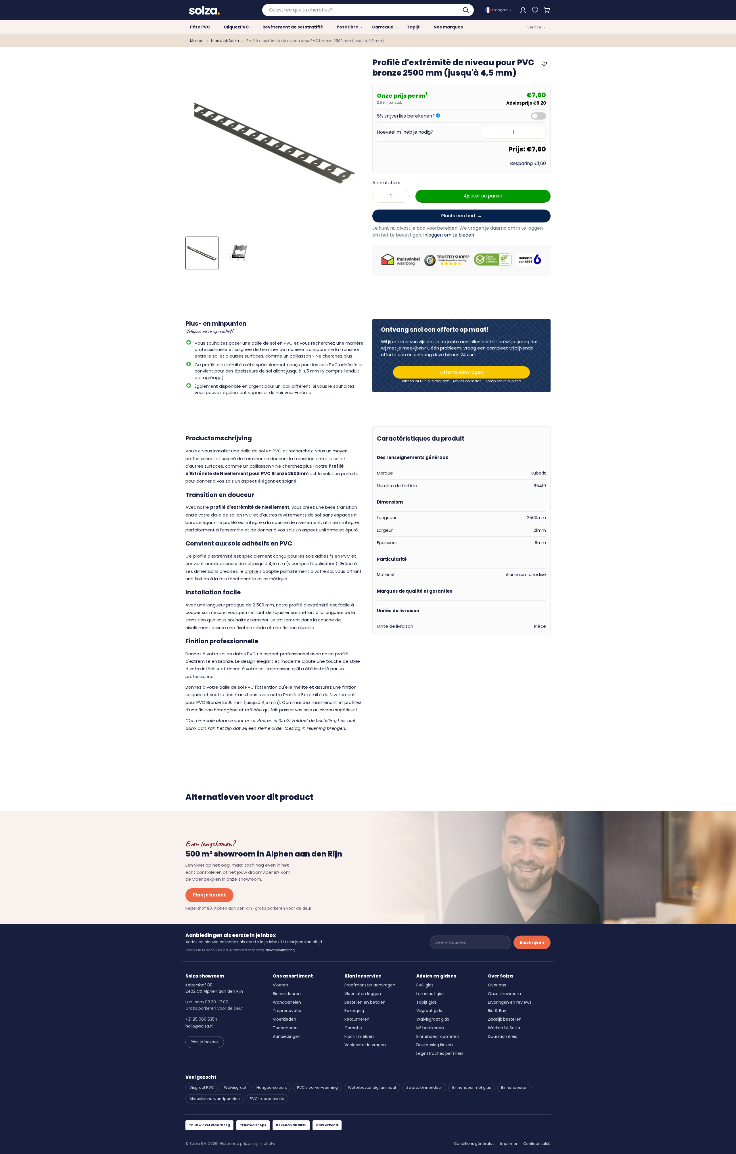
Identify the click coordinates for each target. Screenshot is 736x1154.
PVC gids (425, 985)
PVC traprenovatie (267, 1098)
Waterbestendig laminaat (372, 1087)
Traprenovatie (287, 1010)
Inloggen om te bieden (448, 234)
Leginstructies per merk (439, 1053)
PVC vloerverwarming (317, 1087)
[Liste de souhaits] (535, 10)
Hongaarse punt (271, 1087)
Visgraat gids (429, 1010)
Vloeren (280, 985)
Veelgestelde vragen (365, 1045)
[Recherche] (466, 10)
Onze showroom (504, 993)
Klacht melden (359, 1036)
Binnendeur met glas (471, 1087)
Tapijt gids (426, 1002)
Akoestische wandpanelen (214, 1098)
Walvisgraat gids (432, 1019)
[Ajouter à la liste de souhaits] (544, 63)
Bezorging (354, 1010)
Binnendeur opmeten (437, 1036)
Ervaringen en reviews (509, 1002)
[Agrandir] (351, 66)
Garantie (353, 1028)
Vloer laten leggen (362, 993)
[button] (547, 10)
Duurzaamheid (503, 1036)
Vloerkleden (284, 1019)
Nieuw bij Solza (225, 40)
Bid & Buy (497, 1010)
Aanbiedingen (286, 1036)
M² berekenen (430, 1028)
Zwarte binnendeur (424, 1087)
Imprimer (509, 1143)
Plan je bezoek (209, 895)
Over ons (497, 985)
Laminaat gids (430, 993)
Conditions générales (474, 1143)
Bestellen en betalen (365, 1002)
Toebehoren (285, 1028)
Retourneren (356, 1019)
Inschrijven (532, 942)
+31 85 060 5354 (201, 1019)
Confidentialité (537, 1143)
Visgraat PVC (201, 1087)
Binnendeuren (287, 993)
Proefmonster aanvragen (369, 985)
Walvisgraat (235, 1087)
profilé (251, 571)
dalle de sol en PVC (260, 451)
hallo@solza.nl (199, 1026)
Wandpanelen (287, 1002)
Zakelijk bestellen (505, 1019)
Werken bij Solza (504, 1028)
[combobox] (368, 10)
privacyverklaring (280, 950)
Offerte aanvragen (461, 372)
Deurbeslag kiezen (434, 1045)
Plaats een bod (458, 215)
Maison (197, 40)
